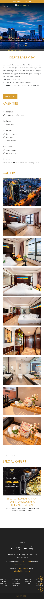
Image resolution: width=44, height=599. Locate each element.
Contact (22, 542)
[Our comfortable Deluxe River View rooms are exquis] (22, 192)
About (22, 539)
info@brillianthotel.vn (22, 571)
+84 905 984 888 (22, 564)
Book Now (10, 96)
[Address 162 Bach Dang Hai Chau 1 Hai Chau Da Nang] (11, 548)
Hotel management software (14, 50)
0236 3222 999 (24, 561)
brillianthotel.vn (23, 568)
